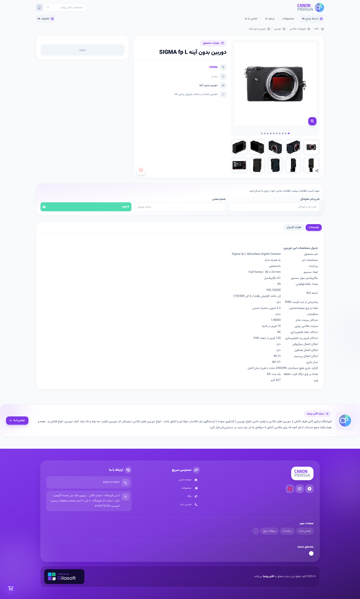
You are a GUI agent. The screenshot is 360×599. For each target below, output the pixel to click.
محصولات (288, 18)
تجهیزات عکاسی (298, 29)
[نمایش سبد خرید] (10, 588)
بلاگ (189, 496)
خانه (316, 29)
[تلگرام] (309, 489)
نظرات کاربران (294, 227)
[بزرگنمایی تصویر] (312, 121)
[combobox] (65, 7)
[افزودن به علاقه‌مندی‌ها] (141, 170)
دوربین (277, 29)
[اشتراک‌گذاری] (317, 171)
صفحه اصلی (185, 480)
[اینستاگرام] (300, 489)
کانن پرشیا (268, 576)
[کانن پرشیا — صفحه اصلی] (310, 7)
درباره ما (269, 18)
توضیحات (314, 227)
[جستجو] (48, 7)
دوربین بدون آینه (257, 29)
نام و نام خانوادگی (310, 199)
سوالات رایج (269, 531)
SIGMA (213, 67)
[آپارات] (290, 489)
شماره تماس (218, 199)
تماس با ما (251, 18)
